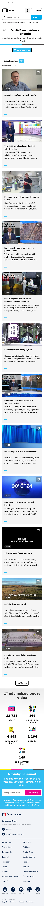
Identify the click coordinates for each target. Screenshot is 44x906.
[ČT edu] (8, 11)
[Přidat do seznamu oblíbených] (38, 72)
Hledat (36, 17)
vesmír (35, 22)
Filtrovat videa (23, 50)
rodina (29, 22)
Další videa (22, 683)
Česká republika (19, 22)
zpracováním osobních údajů (27, 805)
